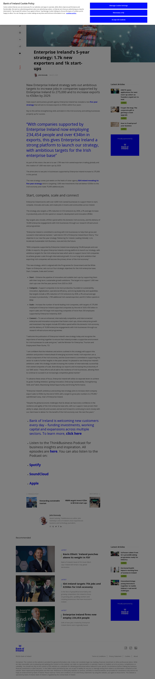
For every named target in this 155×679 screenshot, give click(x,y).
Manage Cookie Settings (118, 6)
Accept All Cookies (118, 20)
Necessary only (118, 13)
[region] (77, 12)
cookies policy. (71, 13)
